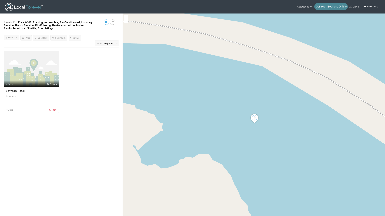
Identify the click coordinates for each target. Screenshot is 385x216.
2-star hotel (11, 96)
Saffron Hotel (15, 91)
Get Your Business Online (331, 6)
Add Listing (372, 6)
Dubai (11, 109)
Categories (303, 6)
